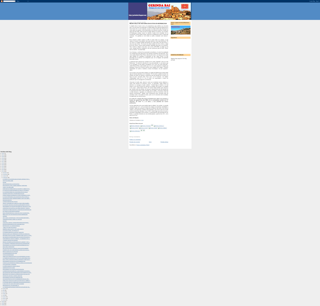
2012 (3, 169)
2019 (3, 158)
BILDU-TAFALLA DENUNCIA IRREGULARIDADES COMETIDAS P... (16, 259)
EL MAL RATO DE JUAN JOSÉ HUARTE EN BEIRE (13, 283)
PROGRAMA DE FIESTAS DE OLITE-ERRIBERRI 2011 (14, 261)
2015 (3, 164)
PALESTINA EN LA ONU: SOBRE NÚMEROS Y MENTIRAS (15, 185)
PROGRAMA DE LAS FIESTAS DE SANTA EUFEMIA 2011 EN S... (16, 245)
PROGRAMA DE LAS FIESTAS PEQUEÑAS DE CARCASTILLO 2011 (17, 206)
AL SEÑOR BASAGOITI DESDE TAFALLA (11, 266)
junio (4, 291)
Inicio (150, 142)
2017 (3, 161)
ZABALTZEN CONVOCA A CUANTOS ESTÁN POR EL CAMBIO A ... (16, 280)
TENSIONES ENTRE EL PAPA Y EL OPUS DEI (12, 219)
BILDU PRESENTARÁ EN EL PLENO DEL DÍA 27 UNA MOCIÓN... (16, 213)
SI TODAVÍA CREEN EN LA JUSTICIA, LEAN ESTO (13, 232)
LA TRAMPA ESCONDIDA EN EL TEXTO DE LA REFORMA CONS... (16, 258)
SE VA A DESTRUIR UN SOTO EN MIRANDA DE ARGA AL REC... (16, 279)
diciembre (5, 172)
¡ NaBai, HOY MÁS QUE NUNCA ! (10, 227)
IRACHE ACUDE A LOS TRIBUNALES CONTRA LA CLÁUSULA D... (16, 233)
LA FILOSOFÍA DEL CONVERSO (9, 264)
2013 (3, 167)
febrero (4, 298)
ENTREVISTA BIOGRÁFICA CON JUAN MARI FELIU (13, 224)
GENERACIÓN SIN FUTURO (9, 267)
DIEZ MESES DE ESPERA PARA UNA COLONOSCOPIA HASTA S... (16, 237)
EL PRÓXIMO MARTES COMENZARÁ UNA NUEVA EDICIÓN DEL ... (17, 282)
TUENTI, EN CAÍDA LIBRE (8, 187)
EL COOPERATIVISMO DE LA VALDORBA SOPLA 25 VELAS (15, 192)
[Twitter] (144, 131)
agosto (4, 288)
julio (4, 290)
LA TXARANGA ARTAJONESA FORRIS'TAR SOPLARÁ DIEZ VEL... (16, 287)
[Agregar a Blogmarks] (135, 131)
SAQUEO (5, 221)
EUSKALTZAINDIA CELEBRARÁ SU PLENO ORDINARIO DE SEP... (16, 195)
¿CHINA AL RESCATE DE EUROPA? (10, 240)
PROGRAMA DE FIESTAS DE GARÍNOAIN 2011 (12, 277)
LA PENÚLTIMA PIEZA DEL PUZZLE (10, 201)
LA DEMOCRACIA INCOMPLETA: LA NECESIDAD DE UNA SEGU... (16, 271)
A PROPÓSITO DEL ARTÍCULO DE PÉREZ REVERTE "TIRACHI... (16, 208)
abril (4, 295)
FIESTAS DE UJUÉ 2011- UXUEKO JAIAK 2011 (12, 275)
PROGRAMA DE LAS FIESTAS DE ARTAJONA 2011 (13, 269)
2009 (3, 303)
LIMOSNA (5, 216)
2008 (3, 304)
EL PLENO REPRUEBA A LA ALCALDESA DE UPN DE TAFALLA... (16, 196)
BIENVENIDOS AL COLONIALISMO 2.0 (11, 285)
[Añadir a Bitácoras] (152, 125)
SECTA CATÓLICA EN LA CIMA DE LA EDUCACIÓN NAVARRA (15, 248)
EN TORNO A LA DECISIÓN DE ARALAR (11, 211)
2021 (3, 155)
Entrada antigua (164, 142)
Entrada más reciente (135, 142)
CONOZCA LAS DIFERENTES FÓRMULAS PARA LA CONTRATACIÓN (17, 262)
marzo (4, 296)
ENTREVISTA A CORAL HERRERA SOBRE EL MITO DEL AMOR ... (16, 198)
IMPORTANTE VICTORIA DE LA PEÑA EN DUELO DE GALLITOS (16, 274)
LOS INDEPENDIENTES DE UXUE (10, 253)
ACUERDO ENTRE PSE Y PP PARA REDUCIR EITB (13, 193)
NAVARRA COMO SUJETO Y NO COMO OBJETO (13, 229)
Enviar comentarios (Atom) (142, 145)
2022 (3, 153)
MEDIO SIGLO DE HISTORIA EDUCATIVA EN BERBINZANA (148, 23)
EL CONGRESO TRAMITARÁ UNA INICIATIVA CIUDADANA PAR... (16, 243)
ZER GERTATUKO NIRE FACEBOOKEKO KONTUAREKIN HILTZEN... (17, 272)
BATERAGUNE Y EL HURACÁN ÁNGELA (11, 225)
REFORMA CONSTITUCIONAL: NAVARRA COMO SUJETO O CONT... (17, 235)
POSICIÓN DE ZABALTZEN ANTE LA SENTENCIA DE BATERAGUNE (17, 209)
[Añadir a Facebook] (141, 131)
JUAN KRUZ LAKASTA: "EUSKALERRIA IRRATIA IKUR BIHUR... (16, 222)
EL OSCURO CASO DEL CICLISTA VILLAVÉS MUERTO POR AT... (16, 204)
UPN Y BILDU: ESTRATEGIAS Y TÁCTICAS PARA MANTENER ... (16, 217)
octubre (4, 175)
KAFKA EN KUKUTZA (7, 200)
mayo (4, 293)
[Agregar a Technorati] (145, 125)
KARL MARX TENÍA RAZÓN (8, 246)
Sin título (4, 182)
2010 (3, 301)
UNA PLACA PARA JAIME (8, 180)
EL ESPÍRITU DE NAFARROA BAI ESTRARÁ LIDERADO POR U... (16, 179)
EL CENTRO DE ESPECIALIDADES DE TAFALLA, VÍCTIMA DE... (16, 190)
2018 (3, 159)
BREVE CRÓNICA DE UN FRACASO (10, 251)
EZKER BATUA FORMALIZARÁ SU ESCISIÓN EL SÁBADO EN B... (16, 188)
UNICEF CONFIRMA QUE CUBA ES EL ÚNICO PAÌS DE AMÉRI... (16, 203)
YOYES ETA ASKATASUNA (8, 254)
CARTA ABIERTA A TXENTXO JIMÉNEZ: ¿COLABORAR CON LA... (16, 238)
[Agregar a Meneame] (135, 125)
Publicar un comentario (135, 139)
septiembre (5, 177)
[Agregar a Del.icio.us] (159, 125)
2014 (3, 166)
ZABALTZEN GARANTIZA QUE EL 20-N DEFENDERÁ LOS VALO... (16, 256)
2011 (3, 171)
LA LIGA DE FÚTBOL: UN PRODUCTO (11, 230)
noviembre (5, 174)
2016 (3, 163)
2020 (3, 156)
